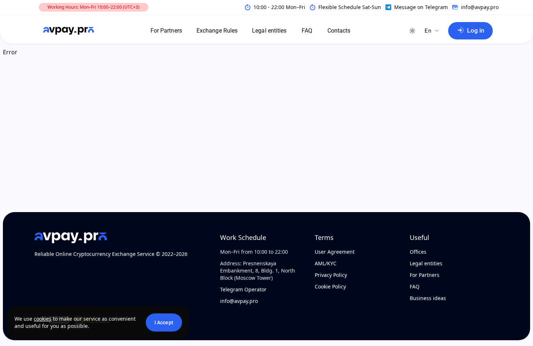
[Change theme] (412, 30)
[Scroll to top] (22, 339)
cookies (42, 318)
